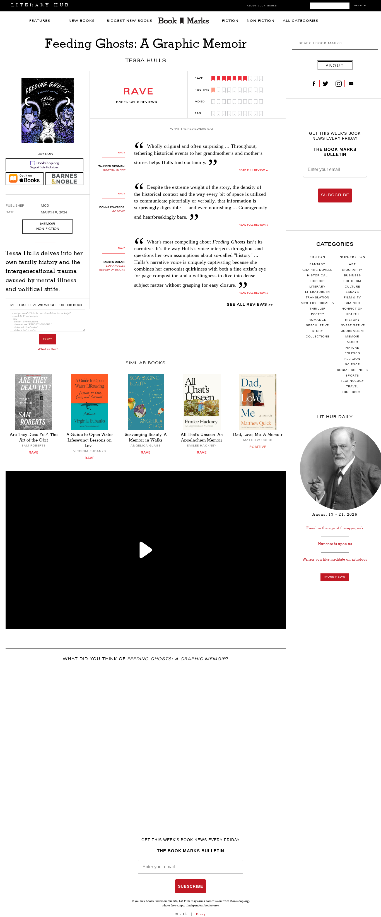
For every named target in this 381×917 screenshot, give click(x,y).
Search (360, 6)
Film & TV (352, 298)
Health (352, 314)
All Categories (301, 21)
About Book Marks (262, 6)
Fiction (230, 21)
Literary (317, 287)
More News (334, 577)
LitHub (183, 914)
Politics (352, 354)
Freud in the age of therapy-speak (335, 528)
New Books (82, 21)
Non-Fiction (260, 21)
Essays (352, 292)
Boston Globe (114, 170)
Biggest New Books (130, 21)
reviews (147, 102)
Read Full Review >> (253, 170)
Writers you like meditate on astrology (334, 559)
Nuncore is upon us (335, 544)
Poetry (317, 314)
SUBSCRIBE (335, 195)
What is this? (47, 349)
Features (39, 21)
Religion (352, 359)
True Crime (352, 392)
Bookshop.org (239, 901)
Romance (317, 320)
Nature (352, 348)
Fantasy (317, 265)
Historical (317, 276)
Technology (352, 381)
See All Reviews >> (250, 305)
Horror (317, 281)
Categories (335, 244)
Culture (352, 287)
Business (352, 276)
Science (352, 365)
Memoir (352, 337)
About (335, 65)
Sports (352, 376)
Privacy (201, 914)
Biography (352, 270)
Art (352, 265)
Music (352, 342)
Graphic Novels (317, 270)
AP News (118, 211)
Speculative (317, 326)
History (352, 320)
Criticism (352, 281)
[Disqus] (146, 740)
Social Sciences (352, 370)
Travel (352, 387)
